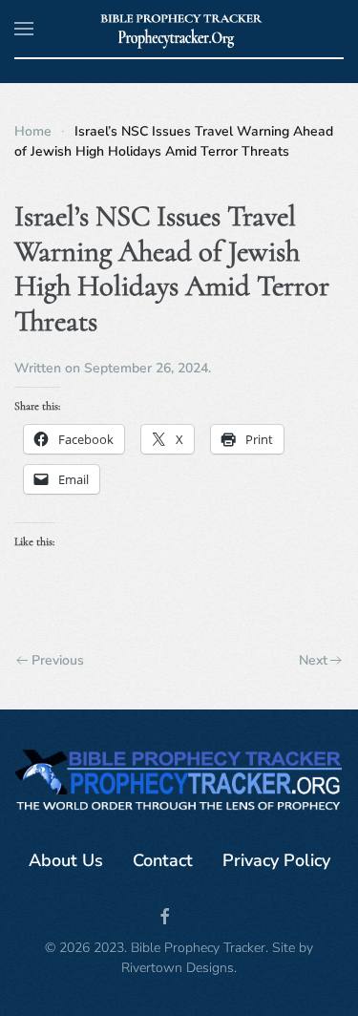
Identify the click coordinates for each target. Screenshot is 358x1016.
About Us (66, 860)
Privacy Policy (276, 860)
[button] (23, 28)
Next (313, 660)
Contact (163, 860)
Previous (58, 660)
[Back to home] (179, 28)
